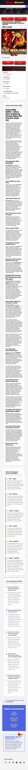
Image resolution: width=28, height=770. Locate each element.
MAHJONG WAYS (10, 122)
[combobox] (12, 6)
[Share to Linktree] (13, 762)
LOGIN (7, 18)
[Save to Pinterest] (16, 762)
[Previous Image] (2, 41)
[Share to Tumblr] (24, 762)
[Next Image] (26, 41)
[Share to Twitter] (5, 762)
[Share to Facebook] (9, 762)
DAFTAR (20, 18)
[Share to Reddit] (20, 762)
